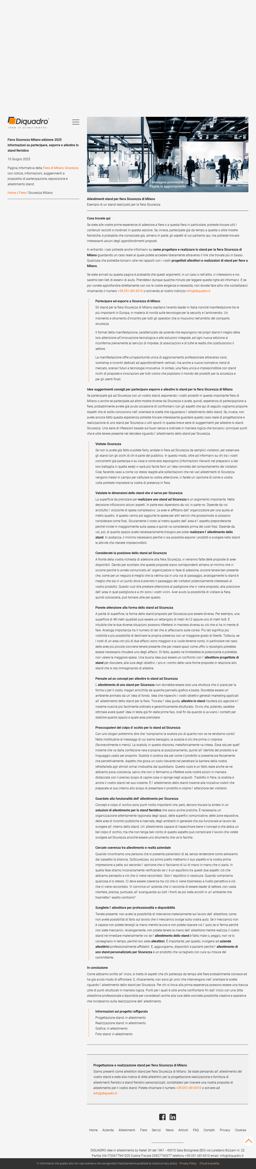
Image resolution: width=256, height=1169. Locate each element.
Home (12, 193)
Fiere (22, 193)
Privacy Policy (188, 1163)
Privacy (225, 1130)
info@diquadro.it (198, 291)
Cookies (240, 1130)
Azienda (108, 1130)
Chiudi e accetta (209, 1163)
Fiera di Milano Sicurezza (61, 168)
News (170, 1130)
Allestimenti (127, 1130)
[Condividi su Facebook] (163, 1122)
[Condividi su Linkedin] (173, 1122)
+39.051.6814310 (130, 291)
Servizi (156, 1130)
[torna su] (248, 1144)
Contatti (209, 1130)
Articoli (183, 1130)
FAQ (196, 1130)
